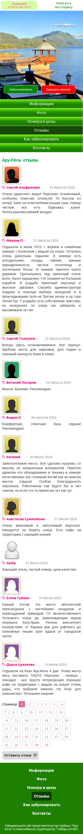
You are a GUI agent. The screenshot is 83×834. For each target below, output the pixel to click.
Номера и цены (41, 121)
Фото (41, 113)
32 (46, 737)
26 (56, 729)
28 (6, 737)
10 (31, 712)
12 (51, 712)
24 (36, 729)
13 (61, 712)
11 (41, 712)
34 (66, 737)
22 (16, 729)
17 (36, 720)
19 (56, 720)
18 (46, 720)
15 (16, 720)
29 (16, 737)
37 (26, 745)
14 (6, 720)
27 (66, 729)
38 (36, 745)
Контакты (41, 148)
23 (26, 729)
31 (36, 737)
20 (66, 720)
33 (56, 737)
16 (26, 720)
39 (46, 745)
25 (46, 729)
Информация (41, 104)
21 (6, 729)
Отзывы (41, 130)
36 (16, 745)
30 (26, 737)
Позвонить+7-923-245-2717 (19, 5)
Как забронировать (41, 139)
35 (6, 745)
